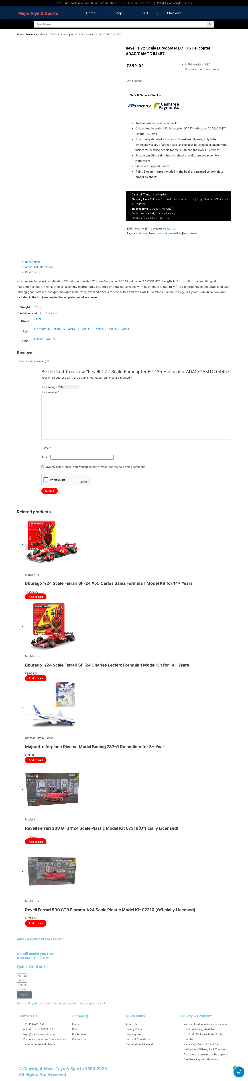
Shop (118, 13)
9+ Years (123, 329)
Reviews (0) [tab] (32, 272)
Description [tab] (32, 262)
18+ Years (96, 329)
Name (46, 448)
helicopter (162, 233)
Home (90, 13)
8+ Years (110, 329)
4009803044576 (45, 339)
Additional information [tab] (39, 267)
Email (45, 457)
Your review (50, 392)
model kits (175, 233)
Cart (144, 13)
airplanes (150, 233)
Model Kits (32, 34)
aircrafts (138, 233)
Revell (194, 233)
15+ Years (68, 329)
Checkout (174, 13)
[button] (6, 14)
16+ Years (82, 329)
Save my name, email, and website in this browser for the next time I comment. (94, 467)
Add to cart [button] (36, 596)
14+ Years (54, 329)
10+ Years (40, 329)
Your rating (49, 387)
